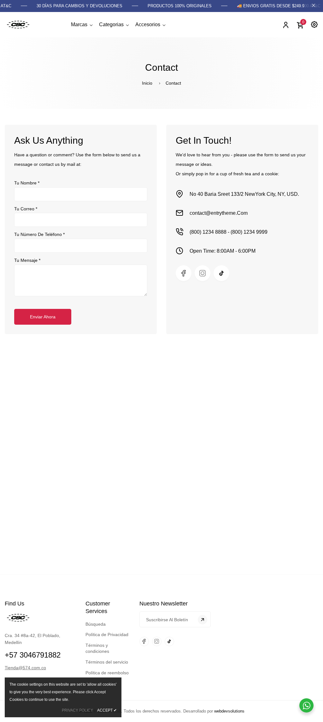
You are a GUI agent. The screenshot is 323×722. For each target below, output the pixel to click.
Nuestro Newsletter (163, 603)
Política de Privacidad (106, 634)
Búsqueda (95, 624)
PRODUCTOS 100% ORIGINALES (175, 5)
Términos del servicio (106, 662)
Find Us (14, 603)
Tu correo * (25, 208)
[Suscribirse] (202, 619)
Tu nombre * (26, 182)
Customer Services (97, 607)
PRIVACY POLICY (77, 710)
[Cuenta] (285, 24)
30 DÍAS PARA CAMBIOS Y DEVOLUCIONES (74, 5)
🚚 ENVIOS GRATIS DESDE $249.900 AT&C (273, 5)
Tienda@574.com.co (25, 667)
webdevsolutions (229, 711)
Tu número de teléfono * (39, 234)
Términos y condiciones (97, 648)
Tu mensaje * (27, 260)
